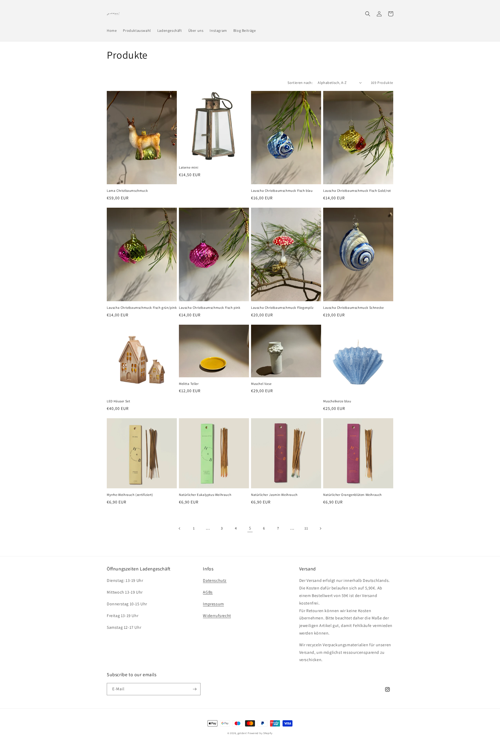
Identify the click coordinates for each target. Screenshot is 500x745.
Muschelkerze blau (337, 401)
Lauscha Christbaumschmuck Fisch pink (209, 308)
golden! (242, 733)
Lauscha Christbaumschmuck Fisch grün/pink (142, 308)
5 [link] (250, 528)
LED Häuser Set (118, 401)
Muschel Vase (261, 384)
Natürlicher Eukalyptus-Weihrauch (205, 495)
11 (306, 528)
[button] (367, 14)
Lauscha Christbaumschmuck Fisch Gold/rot (357, 191)
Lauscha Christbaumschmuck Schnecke (353, 308)
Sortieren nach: (300, 82)
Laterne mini (188, 167)
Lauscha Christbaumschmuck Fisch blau (282, 191)
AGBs (208, 592)
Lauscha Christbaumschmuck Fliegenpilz (282, 308)
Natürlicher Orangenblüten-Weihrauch (352, 495)
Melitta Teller (188, 384)
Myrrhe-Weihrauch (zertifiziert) (130, 495)
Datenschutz (215, 580)
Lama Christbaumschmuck (127, 191)
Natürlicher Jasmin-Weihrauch (274, 495)
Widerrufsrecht (217, 615)
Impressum (213, 604)
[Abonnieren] (194, 689)
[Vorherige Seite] (179, 528)
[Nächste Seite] (320, 528)
